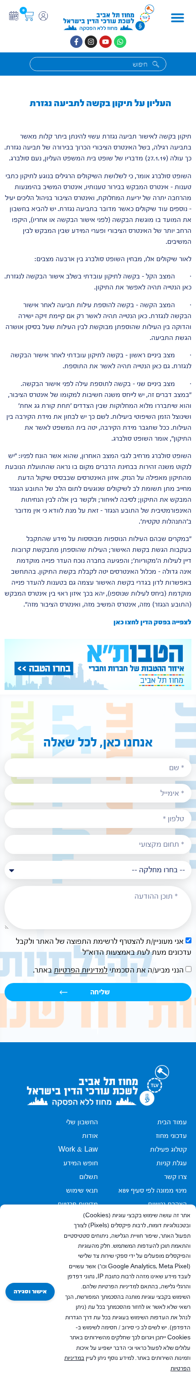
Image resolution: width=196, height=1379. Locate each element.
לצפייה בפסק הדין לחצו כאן (152, 622)
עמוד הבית (172, 1122)
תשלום (88, 1177)
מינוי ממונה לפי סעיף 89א (153, 1190)
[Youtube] (105, 42)
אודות (90, 1136)
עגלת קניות (171, 1163)
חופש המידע (80, 1163)
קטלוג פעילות (168, 1149)
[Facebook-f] (76, 42)
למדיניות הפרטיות (81, 970)
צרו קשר (175, 1177)
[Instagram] (91, 42)
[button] (177, 18)
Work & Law (78, 1149)
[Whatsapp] (120, 42)
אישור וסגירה (30, 1291)
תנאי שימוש (82, 1190)
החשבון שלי (82, 1122)
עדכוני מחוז (171, 1136)
